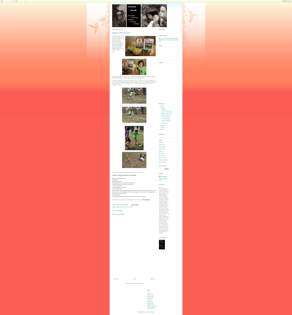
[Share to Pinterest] (138, 205)
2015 (162, 107)
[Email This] (132, 205)
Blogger (152, 312)
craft (160, 142)
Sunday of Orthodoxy (166, 120)
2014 (162, 125)
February (164, 123)
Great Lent (161, 149)
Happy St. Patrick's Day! (166, 113)
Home (134, 279)
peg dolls (161, 153)
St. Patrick (130, 206)
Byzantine (161, 155)
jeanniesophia (163, 176)
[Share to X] (135, 205)
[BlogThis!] (133, 205)
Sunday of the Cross (165, 115)
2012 (162, 129)
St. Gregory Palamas (166, 118)
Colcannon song (137, 199)
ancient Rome (162, 162)
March (163, 109)
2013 (162, 127)
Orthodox (161, 144)
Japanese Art (162, 157)
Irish (126, 206)
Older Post (152, 279)
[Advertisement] (134, 263)
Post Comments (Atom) (137, 283)
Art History (161, 146)
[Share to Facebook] (136, 205)
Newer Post (115, 279)
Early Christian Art (163, 159)
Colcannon (122, 206)
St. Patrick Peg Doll (165, 116)
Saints (160, 151)
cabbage (117, 206)
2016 (162, 105)
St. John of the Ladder (166, 111)
